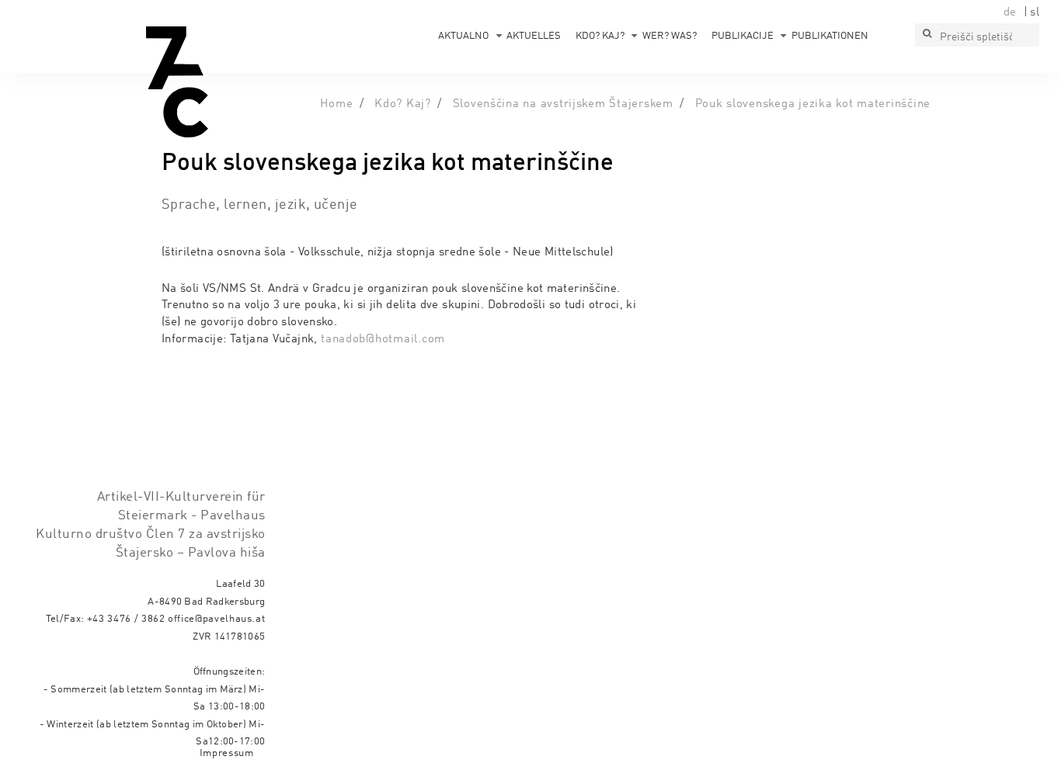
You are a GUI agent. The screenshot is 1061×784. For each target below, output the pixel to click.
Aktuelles (533, 36)
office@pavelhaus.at (217, 619)
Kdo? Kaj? (600, 36)
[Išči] (926, 35)
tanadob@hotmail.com (383, 339)
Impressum (227, 753)
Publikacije (742, 36)
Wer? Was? (669, 36)
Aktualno (463, 36)
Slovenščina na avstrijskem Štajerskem (563, 104)
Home (336, 104)
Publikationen (829, 36)
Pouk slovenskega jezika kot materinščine (813, 104)
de (1010, 12)
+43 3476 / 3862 (126, 619)
